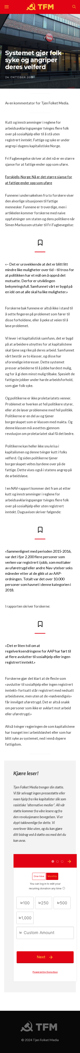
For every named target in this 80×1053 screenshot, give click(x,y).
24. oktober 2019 (19, 77)
